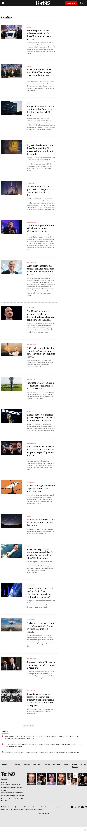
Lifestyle (47, 764)
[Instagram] (79, 807)
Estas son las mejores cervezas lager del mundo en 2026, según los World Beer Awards (42, 752)
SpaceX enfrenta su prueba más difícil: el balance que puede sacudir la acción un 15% (40, 74)
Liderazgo (17, 764)
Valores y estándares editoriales (33, 807)
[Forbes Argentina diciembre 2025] (62, 779)
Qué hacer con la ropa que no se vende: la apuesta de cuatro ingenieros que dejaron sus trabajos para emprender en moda (42, 737)
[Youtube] (82, 807)
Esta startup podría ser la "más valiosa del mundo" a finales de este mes (41, 523)
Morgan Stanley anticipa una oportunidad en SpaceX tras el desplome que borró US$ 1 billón (41, 110)
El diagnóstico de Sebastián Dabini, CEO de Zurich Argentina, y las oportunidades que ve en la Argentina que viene (44, 745)
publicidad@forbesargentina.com (10, 784)
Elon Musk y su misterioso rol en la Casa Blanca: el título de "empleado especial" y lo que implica (40, 451)
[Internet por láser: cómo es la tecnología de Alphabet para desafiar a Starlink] (11, 384)
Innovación (6, 764)
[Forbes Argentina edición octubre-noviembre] (72, 779)
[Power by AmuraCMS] (43, 813)
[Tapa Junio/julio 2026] (31, 779)
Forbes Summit (75, 766)
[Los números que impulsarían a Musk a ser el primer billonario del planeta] (11, 227)
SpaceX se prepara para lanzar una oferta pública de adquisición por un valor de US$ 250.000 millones (40, 553)
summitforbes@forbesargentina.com (11, 792)
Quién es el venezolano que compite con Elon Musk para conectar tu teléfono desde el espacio (40, 270)
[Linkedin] (86, 807)
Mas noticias (28, 725)
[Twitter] (75, 807)
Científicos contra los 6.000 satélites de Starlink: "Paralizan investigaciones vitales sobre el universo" (40, 592)
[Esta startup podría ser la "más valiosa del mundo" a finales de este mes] (11, 521)
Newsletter (11, 807)
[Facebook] (72, 807)
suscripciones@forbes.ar (17, 796)
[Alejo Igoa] (51, 779)
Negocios (36, 764)
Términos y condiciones (52, 807)
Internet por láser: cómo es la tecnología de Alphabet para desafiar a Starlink (40, 386)
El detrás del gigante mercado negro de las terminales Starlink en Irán (41, 489)
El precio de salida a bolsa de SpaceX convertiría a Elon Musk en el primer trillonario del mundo (40, 149)
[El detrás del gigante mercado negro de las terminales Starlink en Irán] (11, 487)
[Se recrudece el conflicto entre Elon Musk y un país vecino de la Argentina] (11, 663)
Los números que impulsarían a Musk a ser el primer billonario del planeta (41, 228)
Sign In (82, 3)
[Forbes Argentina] (43, 3)
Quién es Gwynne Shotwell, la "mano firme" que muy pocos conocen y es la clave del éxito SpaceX (41, 352)
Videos (65, 764)
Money (26, 764)
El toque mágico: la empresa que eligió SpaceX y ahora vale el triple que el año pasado (41, 418)
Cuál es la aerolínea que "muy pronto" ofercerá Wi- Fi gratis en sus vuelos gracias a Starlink (40, 627)
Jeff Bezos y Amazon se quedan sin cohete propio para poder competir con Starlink (39, 191)
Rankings (56, 764)
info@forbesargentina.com (14, 787)
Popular (5, 731)
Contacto (19, 807)
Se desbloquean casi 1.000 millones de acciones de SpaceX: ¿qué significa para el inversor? (41, 35)
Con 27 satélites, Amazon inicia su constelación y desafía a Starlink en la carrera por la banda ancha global (41, 315)
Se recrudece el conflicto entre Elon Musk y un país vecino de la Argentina (41, 665)
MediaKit (3, 807)
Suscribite (71, 3)
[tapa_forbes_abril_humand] (41, 779)
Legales (3, 809)
